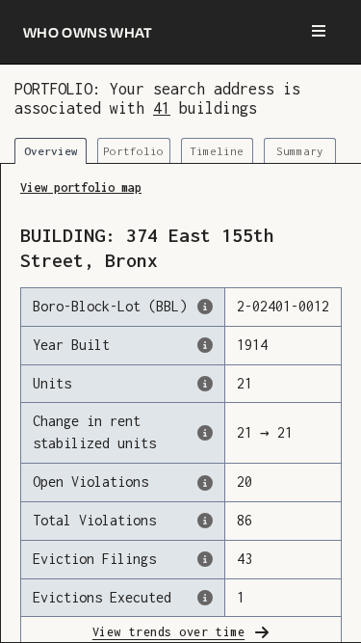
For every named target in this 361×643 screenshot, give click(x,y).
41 (161, 107)
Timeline (217, 151)
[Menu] (318, 31)
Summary (299, 151)
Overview (51, 151)
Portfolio (133, 151)
